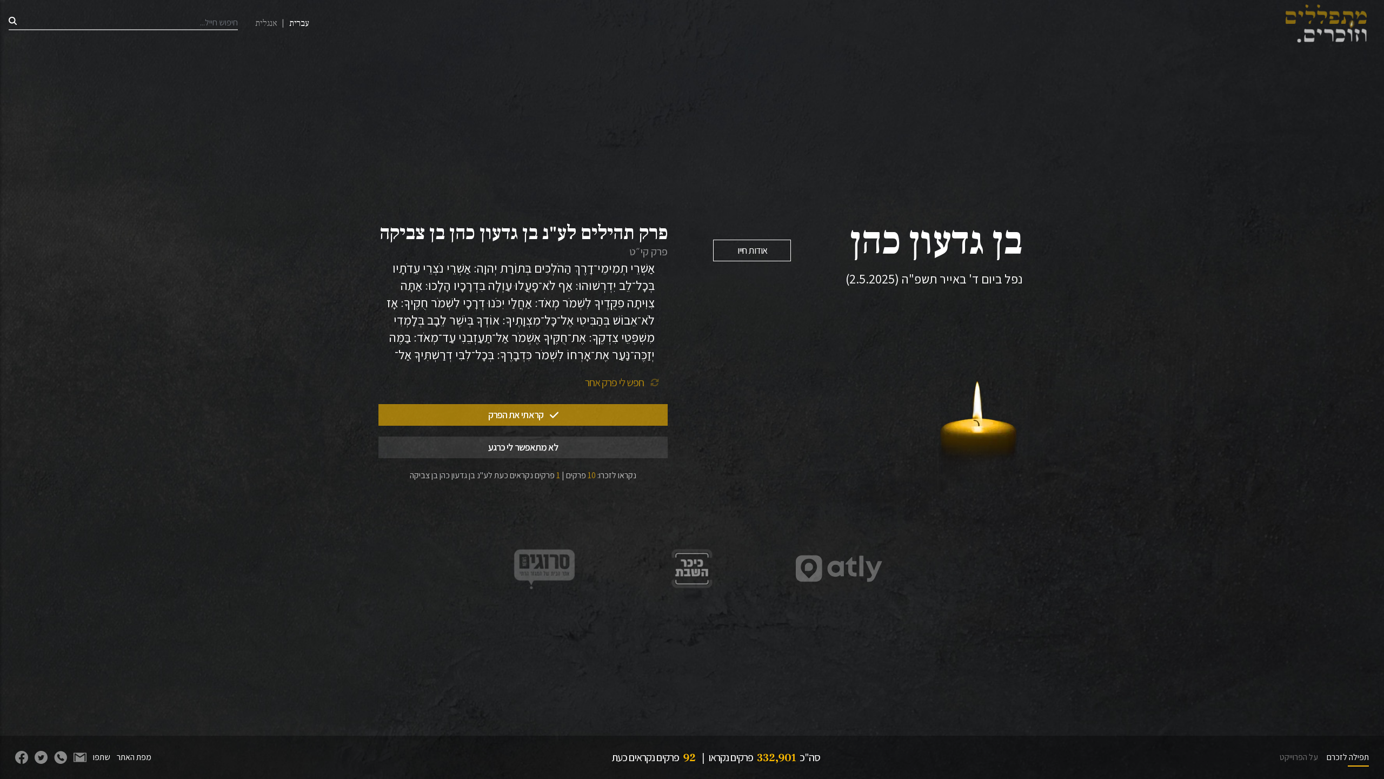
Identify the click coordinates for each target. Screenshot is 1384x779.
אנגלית (266, 23)
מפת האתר (134, 757)
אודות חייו (752, 250)
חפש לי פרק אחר (614, 382)
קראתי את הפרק (515, 414)
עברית (299, 23)
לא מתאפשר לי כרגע (523, 447)
